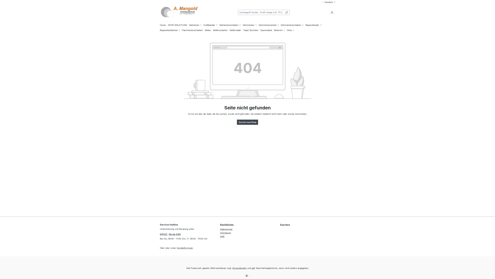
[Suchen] (286, 12)
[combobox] (261, 12)
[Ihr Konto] (332, 12)
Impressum (225, 233)
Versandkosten (239, 268)
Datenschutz (226, 229)
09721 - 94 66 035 (170, 234)
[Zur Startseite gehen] (179, 11)
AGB (222, 236)
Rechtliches (227, 224)
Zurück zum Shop (247, 122)
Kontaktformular (185, 248)
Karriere (285, 224)
